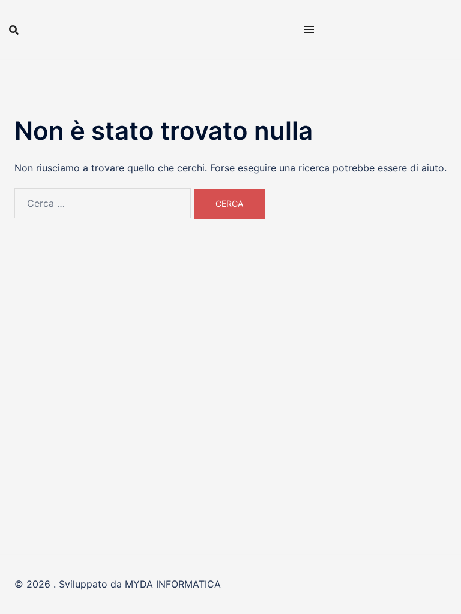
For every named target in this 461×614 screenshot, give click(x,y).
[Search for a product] (14, 30)
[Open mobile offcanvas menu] (309, 30)
